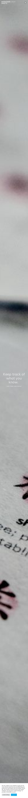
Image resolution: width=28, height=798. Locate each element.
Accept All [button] (14, 794)
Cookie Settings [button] (6, 794)
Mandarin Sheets (8, 2)
